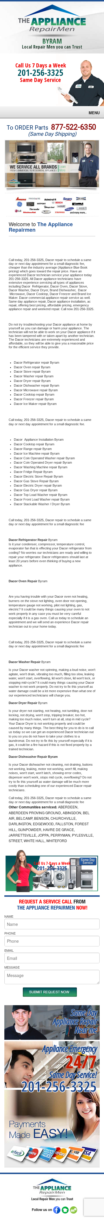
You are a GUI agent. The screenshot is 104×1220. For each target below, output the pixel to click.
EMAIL (9, 950)
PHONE (10, 933)
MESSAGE (12, 967)
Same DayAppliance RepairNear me (75, 1021)
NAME (8, 916)
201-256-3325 (40, 72)
